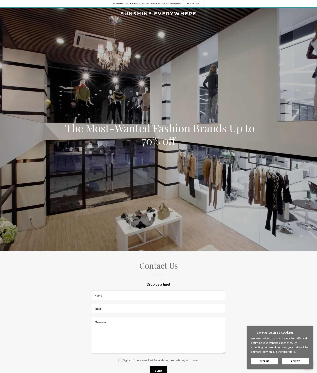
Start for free (193, 3)
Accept (295, 361)
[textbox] (158, 295)
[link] (158, 14)
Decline (264, 361)
